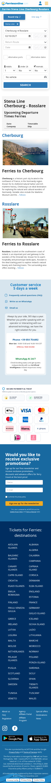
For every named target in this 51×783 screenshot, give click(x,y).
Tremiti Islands (33, 686)
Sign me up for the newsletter (24, 503)
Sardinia (34, 667)
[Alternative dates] (28, 57)
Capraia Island (33, 568)
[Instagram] (6, 728)
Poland (33, 657)
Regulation (6, 718)
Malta (12, 640)
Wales (32, 698)
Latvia (12, 629)
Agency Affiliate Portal (25, 712)
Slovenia (13, 678)
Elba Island (36, 586)
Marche (33, 640)
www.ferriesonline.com (14, 3)
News (38, 718)
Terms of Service (31, 512)
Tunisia (12, 693)
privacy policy (21, 497)
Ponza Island (37, 662)
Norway (34, 651)
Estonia (34, 596)
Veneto (12, 698)
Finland (13, 602)
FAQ (4, 715)
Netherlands (16, 651)
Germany (34, 607)
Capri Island (15, 575)
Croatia (13, 580)
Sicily (32, 673)
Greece (12, 618)
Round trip (13, 17)
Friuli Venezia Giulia (16, 609)
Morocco (34, 646)
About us (6, 711)
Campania (35, 560)
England (34, 591)
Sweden (12, 684)
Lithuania (35, 635)
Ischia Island (37, 624)
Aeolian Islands (13, 546)
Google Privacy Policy (16, 512)
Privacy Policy (14, 752)
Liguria (12, 635)
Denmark (34, 580)
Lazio (32, 629)
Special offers (42, 711)
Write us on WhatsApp (21, 301)
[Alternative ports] (6, 57)
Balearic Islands (13, 557)
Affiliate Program (23, 719)
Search (25, 85)
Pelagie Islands (12, 658)
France (33, 602)
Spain (32, 678)
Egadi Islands (16, 586)
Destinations (41, 715)
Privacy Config (12, 780)
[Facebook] (15, 728)
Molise (12, 646)
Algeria (33, 550)
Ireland (12, 624)
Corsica (33, 575)
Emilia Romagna (14, 593)
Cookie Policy (39, 780)
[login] (40, 3)
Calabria (34, 555)
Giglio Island (37, 613)
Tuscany (34, 693)
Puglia (12, 667)
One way (36, 17)
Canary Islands (12, 568)
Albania (34, 544)
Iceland (33, 618)
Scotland (14, 673)
